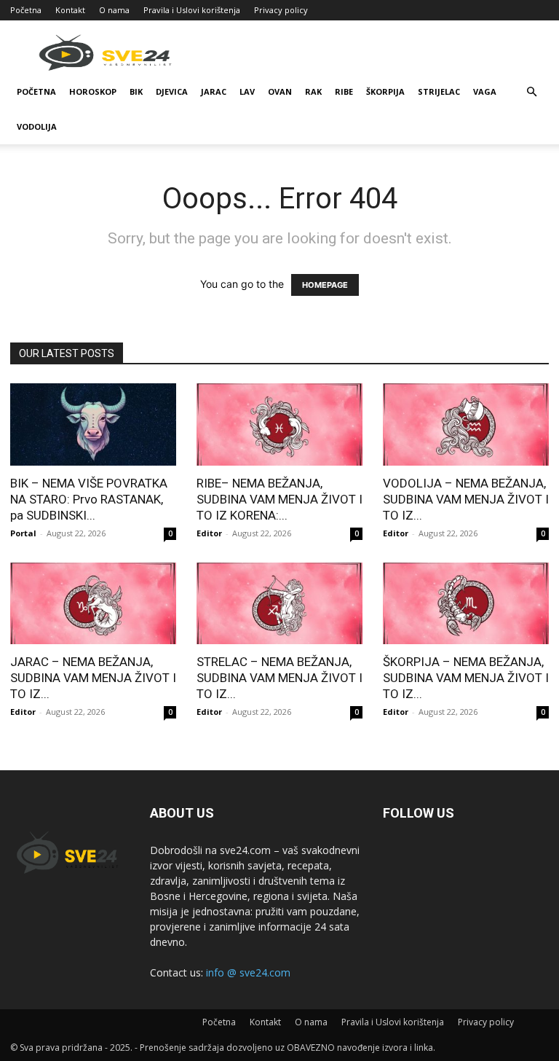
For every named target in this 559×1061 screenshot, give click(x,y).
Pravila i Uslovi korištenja (191, 9)
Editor (209, 533)
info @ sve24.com (248, 972)
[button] (531, 92)
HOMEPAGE (325, 285)
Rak (313, 91)
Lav (247, 91)
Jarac (213, 91)
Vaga (484, 91)
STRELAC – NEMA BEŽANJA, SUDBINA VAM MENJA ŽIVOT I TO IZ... (279, 677)
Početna (25, 9)
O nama (114, 9)
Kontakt (70, 9)
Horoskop (92, 91)
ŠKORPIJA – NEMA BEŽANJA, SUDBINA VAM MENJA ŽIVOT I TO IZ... (466, 677)
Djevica (172, 91)
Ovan (280, 91)
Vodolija (37, 126)
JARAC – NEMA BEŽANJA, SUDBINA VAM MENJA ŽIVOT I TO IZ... (93, 677)
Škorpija (385, 91)
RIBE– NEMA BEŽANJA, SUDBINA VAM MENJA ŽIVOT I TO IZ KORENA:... (279, 499)
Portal (23, 533)
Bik (136, 91)
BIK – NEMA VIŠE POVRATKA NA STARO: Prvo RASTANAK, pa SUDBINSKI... (88, 499)
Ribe (344, 91)
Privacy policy (281, 9)
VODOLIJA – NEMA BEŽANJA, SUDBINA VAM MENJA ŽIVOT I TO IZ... (466, 499)
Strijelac (439, 91)
